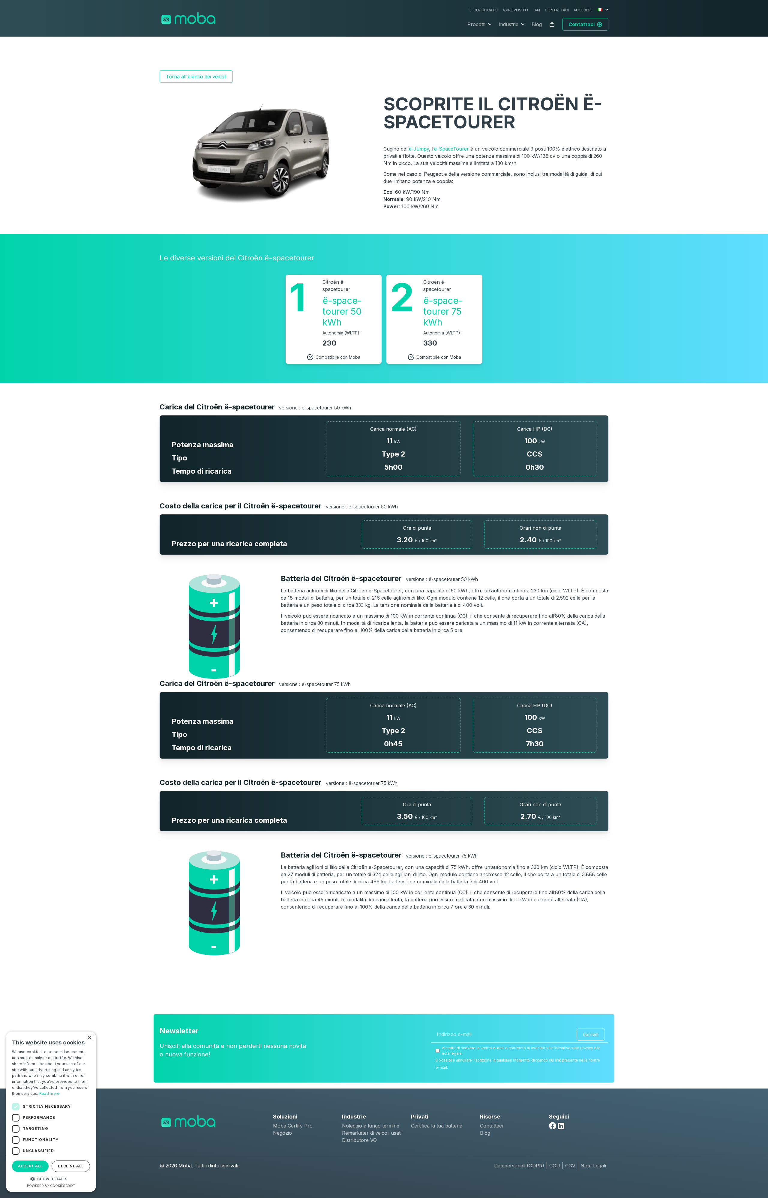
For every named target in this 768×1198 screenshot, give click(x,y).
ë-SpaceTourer (451, 149)
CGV (570, 1166)
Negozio (282, 1133)
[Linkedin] (561, 1126)
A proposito (515, 10)
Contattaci (557, 10)
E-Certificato (484, 10)
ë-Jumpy (419, 149)
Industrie (508, 24)
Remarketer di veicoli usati (371, 1133)
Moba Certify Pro (293, 1126)
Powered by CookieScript (51, 1186)
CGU (554, 1166)
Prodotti (476, 24)
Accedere (583, 10)
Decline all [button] (70, 1166)
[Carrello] (552, 24)
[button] (51, 1179)
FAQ (536, 10)
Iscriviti (590, 1035)
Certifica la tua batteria (436, 1126)
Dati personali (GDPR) (519, 1166)
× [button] (89, 1038)
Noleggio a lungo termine (370, 1126)
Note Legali (593, 1166)
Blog (537, 24)
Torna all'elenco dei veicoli (196, 76)
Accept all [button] (30, 1166)
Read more (49, 1093)
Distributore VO (359, 1140)
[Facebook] (552, 1125)
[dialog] (51, 1112)
